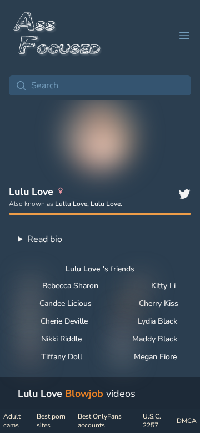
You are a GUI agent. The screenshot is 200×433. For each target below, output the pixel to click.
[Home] (58, 35)
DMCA (187, 420)
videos (77, 393)
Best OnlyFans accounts (100, 421)
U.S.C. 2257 (152, 421)
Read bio (44, 239)
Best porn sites (51, 421)
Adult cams (12, 421)
